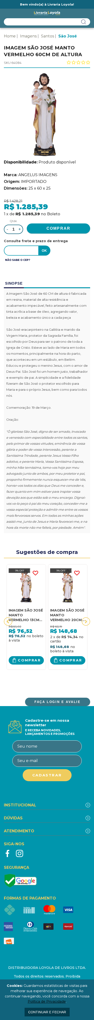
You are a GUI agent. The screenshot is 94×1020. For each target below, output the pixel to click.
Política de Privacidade (47, 1001)
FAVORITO (35, 573)
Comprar (29, 660)
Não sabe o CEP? (17, 260)
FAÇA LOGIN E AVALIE (57, 702)
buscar (84, 21)
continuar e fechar (47, 1012)
